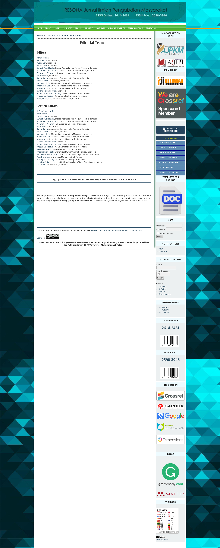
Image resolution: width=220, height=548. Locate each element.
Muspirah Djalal (43, 83)
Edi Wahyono (42, 75)
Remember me (166, 233)
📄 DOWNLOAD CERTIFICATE (170, 129)
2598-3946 (171, 359)
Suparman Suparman (46, 70)
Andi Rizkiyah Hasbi (45, 152)
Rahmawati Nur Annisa (47, 154)
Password (160, 229)
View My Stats (162, 539)
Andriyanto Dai (43, 86)
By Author (162, 289)
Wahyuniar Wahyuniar (46, 73)
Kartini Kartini (42, 78)
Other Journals (164, 294)
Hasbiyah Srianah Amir (47, 162)
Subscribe (162, 251)
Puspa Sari (41, 63)
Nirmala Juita (42, 88)
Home (39, 28)
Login (57, 28)
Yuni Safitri (41, 164)
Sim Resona (42, 60)
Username (161, 225)
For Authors (163, 310)
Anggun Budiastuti (45, 96)
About (48, 28)
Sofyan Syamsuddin (45, 111)
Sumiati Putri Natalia (45, 68)
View (160, 249)
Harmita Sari (42, 65)
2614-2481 (171, 327)
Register (67, 28)
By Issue (162, 286)
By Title (161, 291)
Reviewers (151, 28)
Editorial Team (135, 28)
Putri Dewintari (43, 157)
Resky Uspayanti (44, 98)
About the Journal (54, 35)
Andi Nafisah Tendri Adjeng (49, 93)
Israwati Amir (42, 80)
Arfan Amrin (42, 113)
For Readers (163, 307)
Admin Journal (43, 58)
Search (159, 264)
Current (89, 28)
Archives (101, 28)
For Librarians (164, 312)
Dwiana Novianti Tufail (46, 91)
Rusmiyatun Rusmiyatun (47, 159)
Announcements (116, 28)
